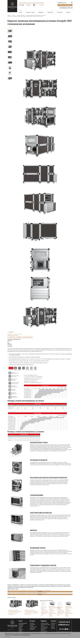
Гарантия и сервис (30, 12)
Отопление (21, 625)
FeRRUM (20, 631)
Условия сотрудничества (33, 626)
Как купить (32, 621)
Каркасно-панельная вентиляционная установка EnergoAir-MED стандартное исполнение (29, 590)
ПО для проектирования (44, 626)
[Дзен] (68, 628)
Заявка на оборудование (65, 5)
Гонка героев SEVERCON (32, 629)
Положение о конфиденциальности (11, 631)
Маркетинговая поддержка (44, 631)
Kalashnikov (21, 629)
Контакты (68, 12)
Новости (53, 625)
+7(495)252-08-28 (66, 8)
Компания (53, 621)
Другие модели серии (27, 337)
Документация (44, 628)
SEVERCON (53, 623)
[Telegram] (61, 628)
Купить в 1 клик (18, 334)
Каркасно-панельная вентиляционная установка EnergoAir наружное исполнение (27, 593)
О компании (59, 12)
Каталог (20, 12)
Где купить (10, 334)
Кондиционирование (23, 623)
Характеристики (11, 337)
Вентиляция (21, 624)
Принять (7, 636)
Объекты (53, 624)
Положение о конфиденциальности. (18, 635)
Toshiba (20, 628)
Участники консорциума (32, 624)
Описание (19, 337)
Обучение (43, 629)
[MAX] (60, 628)
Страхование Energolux (45, 624)
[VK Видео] (65, 628)
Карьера (53, 627)
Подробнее (40, 591)
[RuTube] (67, 628)
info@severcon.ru (62, 2)
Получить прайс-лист (12, 335)
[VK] (63, 628)
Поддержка (41, 12)
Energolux (20, 627)
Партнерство (50, 12)
